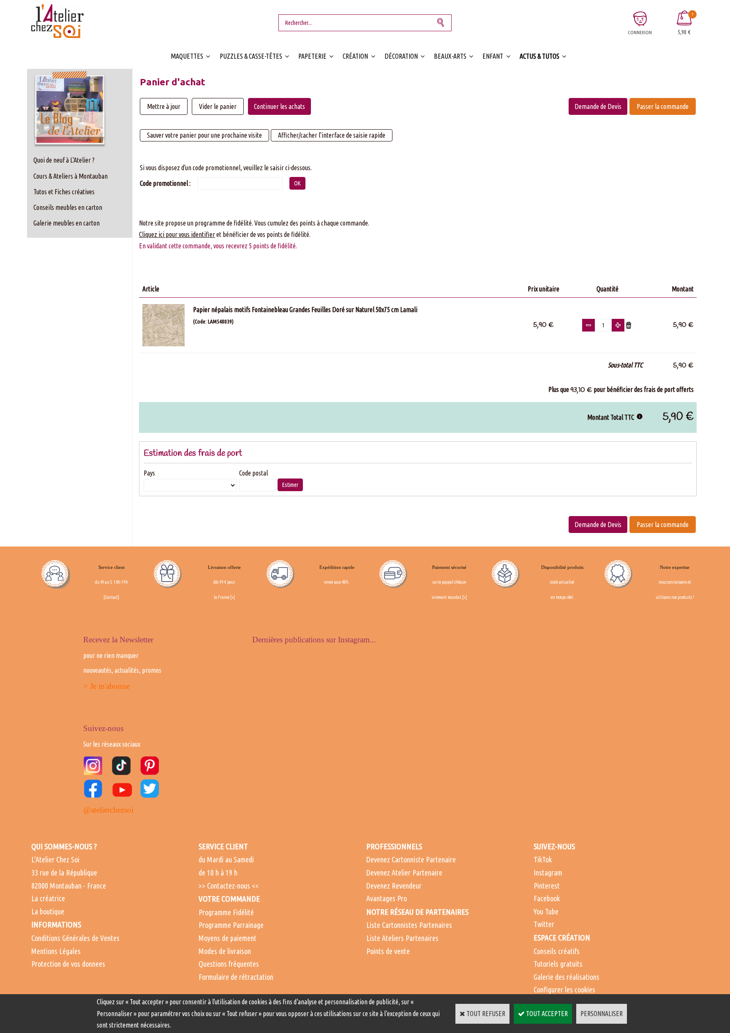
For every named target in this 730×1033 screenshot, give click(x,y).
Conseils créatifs (557, 951)
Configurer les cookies (564, 989)
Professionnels (394, 846)
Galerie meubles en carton (66, 223)
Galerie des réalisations (566, 977)
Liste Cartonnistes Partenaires (409, 925)
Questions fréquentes (229, 964)
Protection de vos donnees (68, 964)
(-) (588, 325)
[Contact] (111, 597)
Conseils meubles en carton (67, 207)
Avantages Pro (386, 898)
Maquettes (187, 56)
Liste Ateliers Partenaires (402, 938)
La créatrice (48, 898)
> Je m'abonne (106, 686)
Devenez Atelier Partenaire (404, 872)
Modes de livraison (225, 951)
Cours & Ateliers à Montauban (70, 176)
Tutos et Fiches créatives (64, 192)
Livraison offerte (224, 567)
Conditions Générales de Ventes (75, 938)
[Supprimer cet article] (628, 324)
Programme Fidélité (226, 912)
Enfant (492, 56)
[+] (232, 597)
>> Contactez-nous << (229, 885)
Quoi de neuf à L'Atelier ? (64, 160)
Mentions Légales (56, 951)
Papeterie (312, 56)
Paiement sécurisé (449, 567)
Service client (111, 567)
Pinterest (547, 885)
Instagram (548, 872)
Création (355, 56)
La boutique (47, 911)
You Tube (546, 911)
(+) (618, 325)
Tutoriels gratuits (558, 964)
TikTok (543, 859)
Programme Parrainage (231, 925)
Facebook (547, 898)
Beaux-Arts (450, 56)
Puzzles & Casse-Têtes (251, 56)
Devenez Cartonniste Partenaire (411, 859)
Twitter (544, 924)
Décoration (401, 56)
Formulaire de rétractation (236, 977)
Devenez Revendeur (394, 885)
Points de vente (388, 951)
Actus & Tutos (539, 56)
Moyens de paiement (227, 938)
